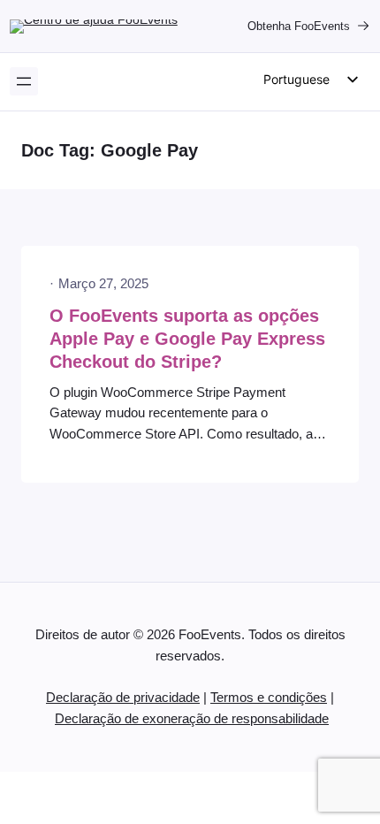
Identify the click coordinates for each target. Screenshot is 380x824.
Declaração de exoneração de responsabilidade (192, 719)
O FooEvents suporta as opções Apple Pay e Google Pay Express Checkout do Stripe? (187, 338)
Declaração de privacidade (123, 697)
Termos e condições (268, 697)
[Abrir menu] (24, 81)
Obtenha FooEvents (298, 26)
